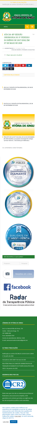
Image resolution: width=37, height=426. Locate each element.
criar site (13, 393)
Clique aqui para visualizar (14, 55)
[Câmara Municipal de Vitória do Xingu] (18, 16)
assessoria (15, 396)
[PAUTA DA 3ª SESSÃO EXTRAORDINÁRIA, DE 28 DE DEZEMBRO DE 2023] (18, 100)
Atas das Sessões (16, 50)
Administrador (9, 48)
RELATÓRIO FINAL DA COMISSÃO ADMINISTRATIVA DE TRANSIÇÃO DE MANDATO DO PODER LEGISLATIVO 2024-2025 (18, 366)
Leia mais (18, 416)
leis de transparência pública (10, 400)
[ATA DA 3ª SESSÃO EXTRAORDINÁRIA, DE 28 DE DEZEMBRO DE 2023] (18, 84)
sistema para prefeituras (25, 393)
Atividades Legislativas (28, 50)
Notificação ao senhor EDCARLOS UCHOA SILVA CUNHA (18, 353)
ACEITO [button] (13, 421)
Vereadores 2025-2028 (18, 4)
